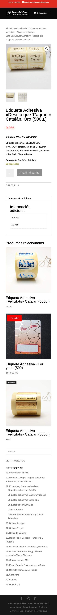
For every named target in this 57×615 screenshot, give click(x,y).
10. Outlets (11, 579)
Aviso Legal (15, 607)
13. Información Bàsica (17, 472)
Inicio (8, 28)
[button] (46, 48)
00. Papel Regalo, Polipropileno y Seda (25, 565)
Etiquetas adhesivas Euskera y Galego (27, 495)
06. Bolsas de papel (15, 523)
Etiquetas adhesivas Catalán (22, 490)
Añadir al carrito (29, 172)
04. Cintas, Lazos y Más (17, 560)
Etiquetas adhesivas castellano (23, 500)
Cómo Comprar (30, 607)
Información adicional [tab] (20, 198)
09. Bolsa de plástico (16, 533)
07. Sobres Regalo (15, 528)
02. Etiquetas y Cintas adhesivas (22, 486)
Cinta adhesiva (15, 509)
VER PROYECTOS (15, 461)
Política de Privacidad (38, 603)
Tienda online (18, 28)
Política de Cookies (17, 603)
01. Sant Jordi (13, 575)
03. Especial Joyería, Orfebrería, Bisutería (26, 546)
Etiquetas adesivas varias (20, 505)
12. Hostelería (13, 584)
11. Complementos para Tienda (21, 570)
